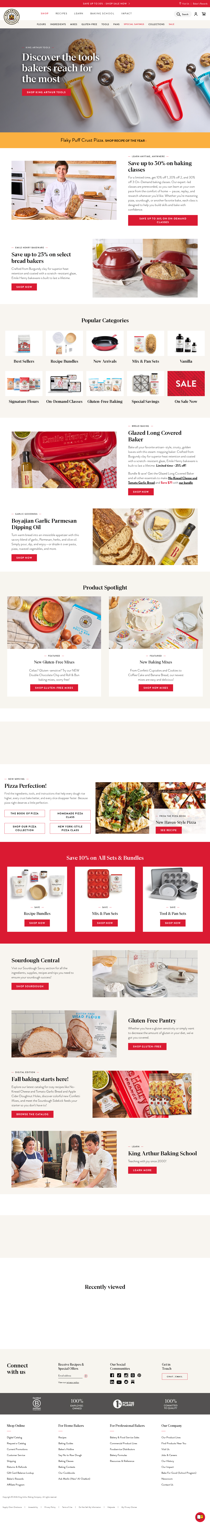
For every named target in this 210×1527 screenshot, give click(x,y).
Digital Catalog (14, 1437)
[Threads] (133, 1375)
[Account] (195, 14)
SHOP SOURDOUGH (30, 986)
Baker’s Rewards (200, 3)
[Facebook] (112, 1375)
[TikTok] (119, 1375)
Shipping (11, 1461)
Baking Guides (65, 1443)
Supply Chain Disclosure (12, 1507)
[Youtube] (119, 1382)
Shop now (24, 558)
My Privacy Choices (129, 1507)
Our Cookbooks (66, 1473)
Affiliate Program (15, 1485)
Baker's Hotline (66, 1449)
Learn (79, 13)
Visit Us (185, 3)
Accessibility (33, 1507)
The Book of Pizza (25, 813)
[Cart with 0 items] (203, 14)
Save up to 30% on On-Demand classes (163, 220)
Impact (126, 13)
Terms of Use (67, 1507)
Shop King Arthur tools (46, 92)
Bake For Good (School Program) (178, 1473)
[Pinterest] (139, 1375)
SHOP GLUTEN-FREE (147, 1046)
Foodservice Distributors (122, 1449)
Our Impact (167, 1467)
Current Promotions (17, 1449)
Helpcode (111, 1507)
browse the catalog (32, 1114)
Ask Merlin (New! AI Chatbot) (74, 1479)
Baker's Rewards (15, 1479)
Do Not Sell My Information (90, 1507)
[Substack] (133, 1382)
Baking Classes (66, 1461)
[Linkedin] (112, 1382)
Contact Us (167, 1485)
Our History (167, 1461)
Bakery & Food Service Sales (124, 1437)
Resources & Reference (122, 1461)
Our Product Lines (171, 1437)
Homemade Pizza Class (70, 815)
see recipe (169, 830)
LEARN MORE (142, 1170)
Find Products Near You (173, 1443)
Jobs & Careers (169, 1455)
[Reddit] (126, 1382)
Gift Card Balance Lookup (20, 1473)
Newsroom (167, 1479)
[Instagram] (126, 1375)
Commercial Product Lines (123, 1443)
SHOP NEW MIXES (156, 688)
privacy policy (73, 1382)
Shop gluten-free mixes (54, 688)
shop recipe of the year (125, 140)
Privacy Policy (50, 1507)
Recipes (61, 13)
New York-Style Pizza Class (70, 828)
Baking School (102, 13)
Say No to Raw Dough (70, 1455)
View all (104, 1224)
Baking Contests (66, 1467)
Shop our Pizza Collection (25, 828)
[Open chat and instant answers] (200, 1517)
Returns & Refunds (17, 1467)
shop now (24, 287)
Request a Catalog (16, 1443)
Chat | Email (175, 1376)
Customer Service (16, 1455)
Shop (45, 13)
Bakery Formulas (118, 1455)
